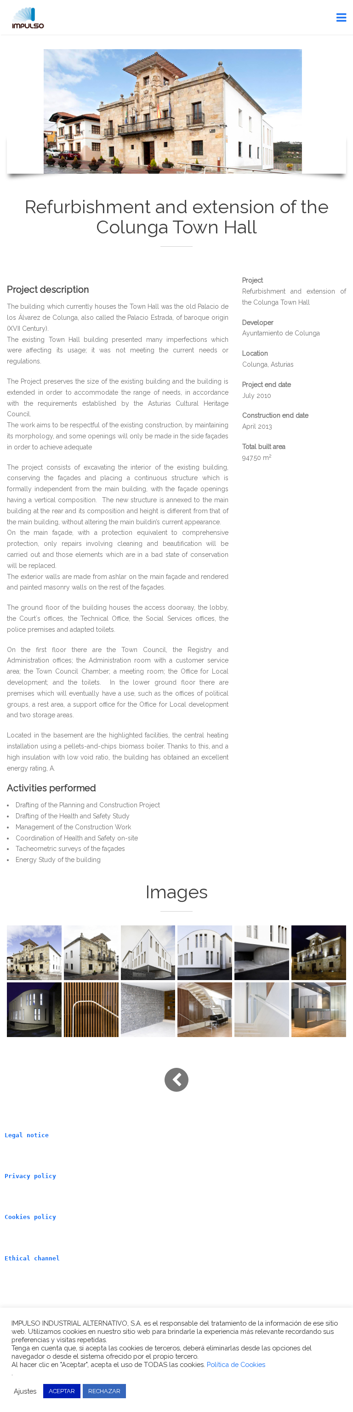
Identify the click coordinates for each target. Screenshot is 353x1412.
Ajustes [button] (25, 1391)
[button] (34, 952)
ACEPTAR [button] (62, 1391)
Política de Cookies (236, 1364)
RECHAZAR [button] (104, 1391)
